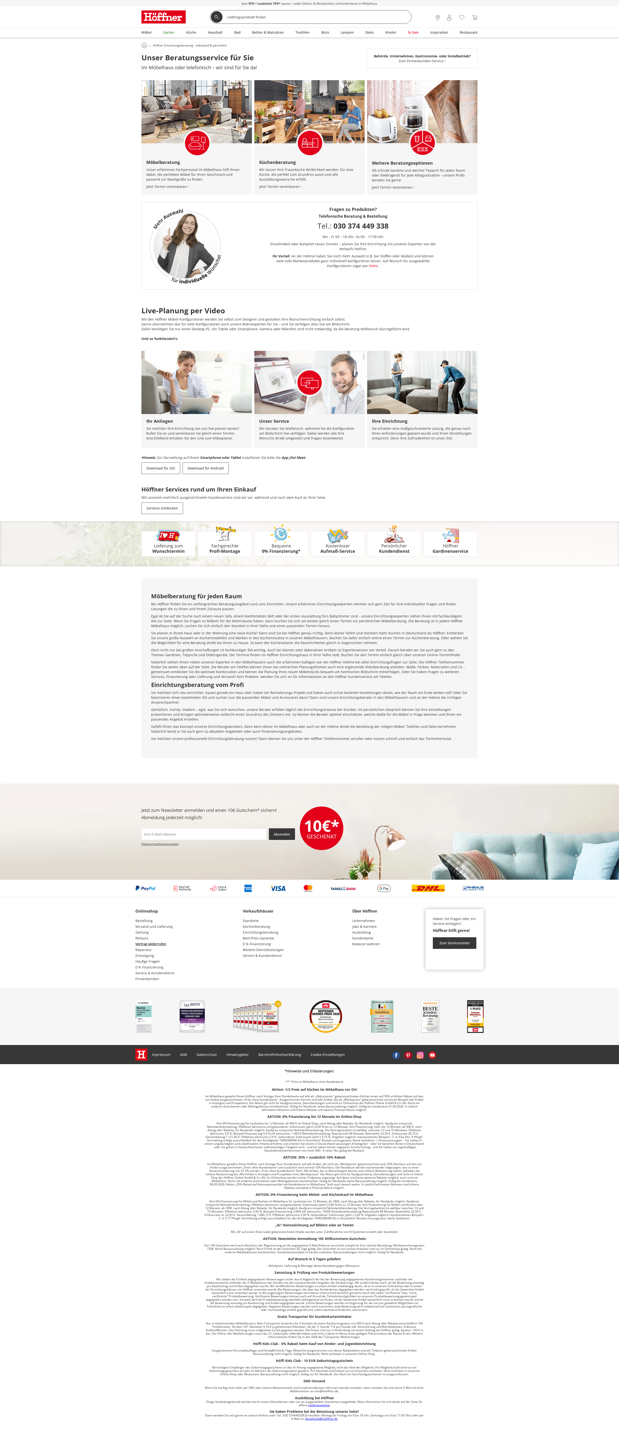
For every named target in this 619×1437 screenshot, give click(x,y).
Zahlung (142, 932)
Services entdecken (162, 508)
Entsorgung (144, 955)
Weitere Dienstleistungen (263, 949)
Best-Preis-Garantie (258, 938)
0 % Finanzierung (149, 967)
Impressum (161, 1054)
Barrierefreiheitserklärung (279, 1054)
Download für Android (206, 468)
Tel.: (353, 226)
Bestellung (144, 920)
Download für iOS (161, 468)
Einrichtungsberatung (260, 932)
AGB (183, 1054)
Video (373, 265)
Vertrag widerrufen (150, 944)
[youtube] (432, 1054)
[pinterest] (408, 1054)
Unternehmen (363, 920)
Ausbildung (361, 932)
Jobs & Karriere (364, 926)
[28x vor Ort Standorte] (438, 17)
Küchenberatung (256, 926)
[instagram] (420, 1054)
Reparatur (143, 949)
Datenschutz (207, 1054)
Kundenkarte (362, 938)
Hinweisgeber (238, 1054)
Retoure (141, 938)
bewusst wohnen (366, 944)
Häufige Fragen (147, 961)
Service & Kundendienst (154, 973)
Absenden (282, 834)
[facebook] (396, 1054)
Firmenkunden (147, 978)
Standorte (251, 920)
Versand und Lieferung (154, 926)
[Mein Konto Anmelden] (449, 17)
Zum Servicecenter (455, 943)
